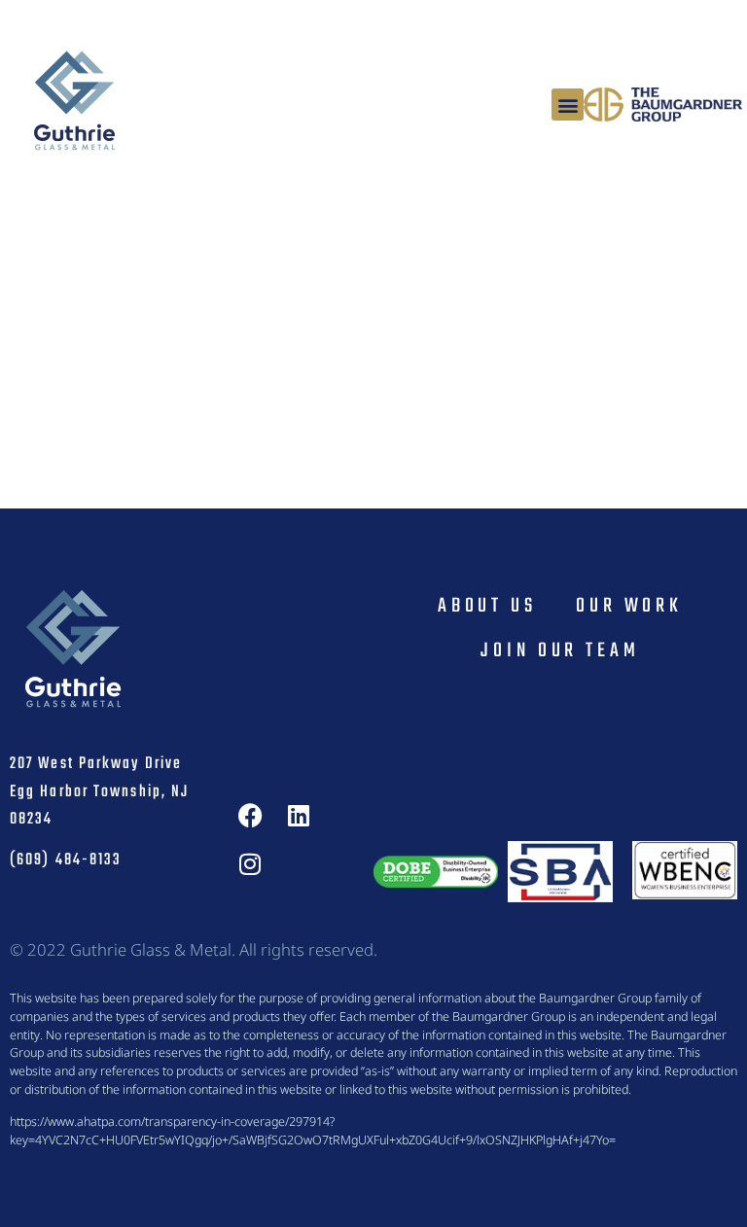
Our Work (629, 606)
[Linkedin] (298, 815)
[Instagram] (250, 864)
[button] (567, 104)
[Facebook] (250, 815)
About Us (487, 606)
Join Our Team (560, 651)
